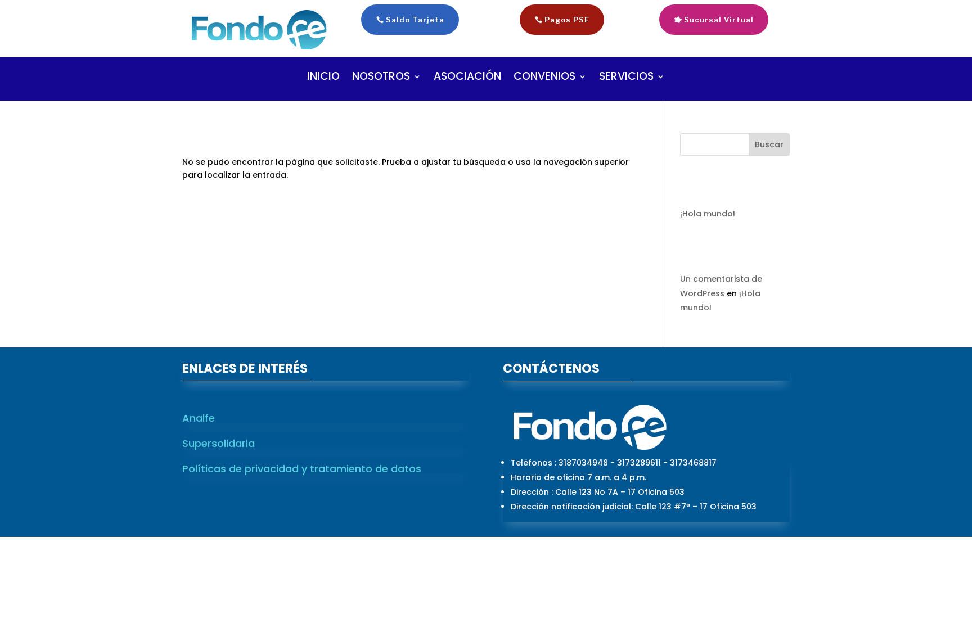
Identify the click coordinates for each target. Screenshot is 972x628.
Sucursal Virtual (719, 19)
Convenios (544, 78)
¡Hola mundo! (707, 213)
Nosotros (381, 78)
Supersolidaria (218, 443)
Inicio (323, 78)
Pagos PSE (567, 19)
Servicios (626, 78)
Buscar (769, 144)
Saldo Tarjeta (415, 19)
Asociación (467, 78)
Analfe (198, 418)
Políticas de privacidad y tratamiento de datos (301, 469)
